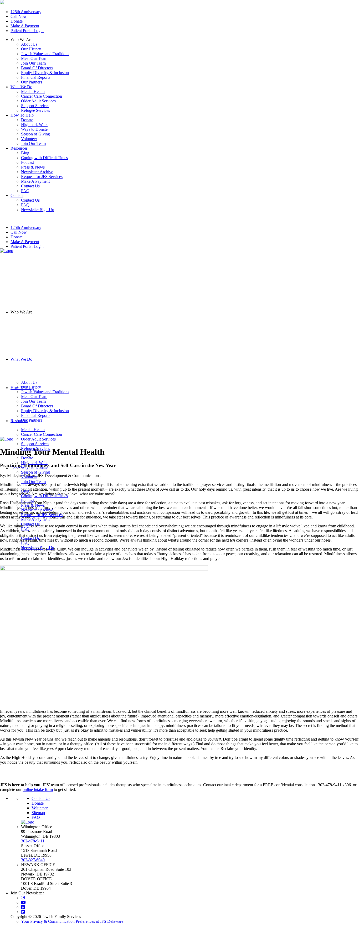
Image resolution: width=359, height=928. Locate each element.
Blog (25, 491)
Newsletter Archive (37, 510)
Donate (17, 21)
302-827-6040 (33, 860)
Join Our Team (33, 63)
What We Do (21, 359)
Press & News (33, 505)
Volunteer (40, 808)
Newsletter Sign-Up (37, 548)
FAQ (25, 529)
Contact (17, 468)
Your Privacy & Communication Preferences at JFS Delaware (72, 921)
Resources (19, 420)
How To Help (22, 387)
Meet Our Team (34, 58)
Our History (31, 49)
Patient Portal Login (27, 30)
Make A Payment (25, 26)
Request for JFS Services (42, 514)
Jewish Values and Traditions (45, 53)
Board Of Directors (37, 68)
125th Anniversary (26, 11)
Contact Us (30, 524)
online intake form (38, 789)
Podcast (27, 500)
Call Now (19, 16)
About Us (29, 44)
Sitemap (38, 812)
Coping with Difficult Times (44, 496)
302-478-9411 (32, 841)
